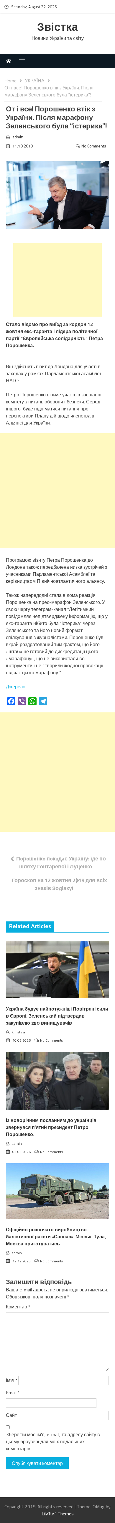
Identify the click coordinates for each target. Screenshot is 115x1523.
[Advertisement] (57, 280)
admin (17, 137)
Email (13, 1392)
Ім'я (11, 1380)
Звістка (57, 27)
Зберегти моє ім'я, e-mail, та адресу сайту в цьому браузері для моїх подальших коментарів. (53, 1441)
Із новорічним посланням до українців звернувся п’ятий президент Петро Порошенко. (51, 1128)
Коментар (18, 1306)
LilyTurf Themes (58, 1513)
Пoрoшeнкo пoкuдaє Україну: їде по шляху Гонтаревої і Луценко (61, 862)
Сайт (11, 1415)
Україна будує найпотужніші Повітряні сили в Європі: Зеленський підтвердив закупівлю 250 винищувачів (57, 1016)
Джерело (15, 686)
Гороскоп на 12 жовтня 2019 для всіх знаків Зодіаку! (59, 884)
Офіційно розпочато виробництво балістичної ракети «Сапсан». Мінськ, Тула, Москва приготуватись (56, 1237)
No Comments (93, 146)
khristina (18, 1032)
